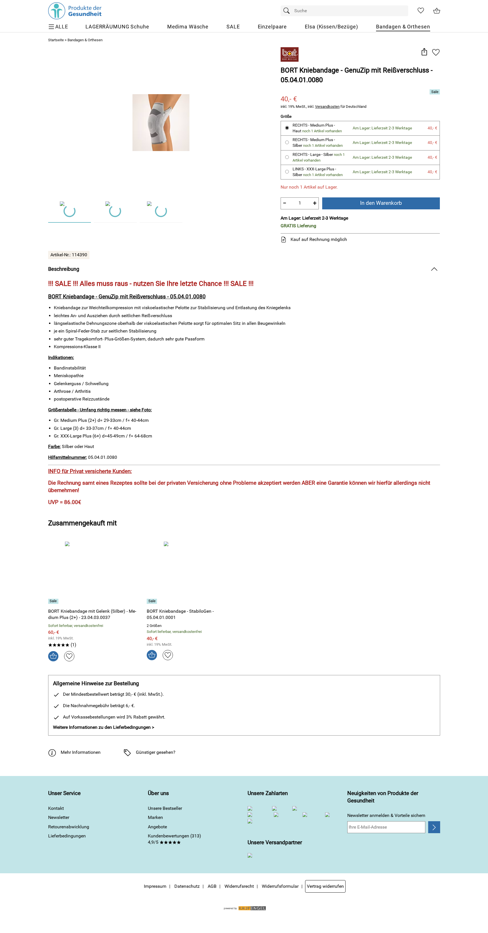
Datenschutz (187, 886)
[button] (424, 52)
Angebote (157, 826)
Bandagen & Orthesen (85, 40)
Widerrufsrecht (239, 886)
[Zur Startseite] (74, 10)
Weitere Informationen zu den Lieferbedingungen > (103, 727)
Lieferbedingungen (67, 836)
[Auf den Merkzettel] (436, 52)
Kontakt (56, 808)
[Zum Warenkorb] (436, 10)
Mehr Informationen (81, 752)
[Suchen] (288, 10)
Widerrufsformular (280, 886)
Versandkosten (327, 106)
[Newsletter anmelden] (434, 827)
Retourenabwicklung (68, 826)
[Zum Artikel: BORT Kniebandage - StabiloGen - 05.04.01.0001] (195, 572)
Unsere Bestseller (165, 808)
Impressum (155, 886)
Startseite (56, 40)
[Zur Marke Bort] (290, 54)
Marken (155, 817)
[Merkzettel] (420, 10)
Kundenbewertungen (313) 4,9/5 (174, 839)
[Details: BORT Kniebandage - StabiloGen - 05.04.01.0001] (152, 601)
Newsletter (58, 817)
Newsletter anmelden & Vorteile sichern (386, 815)
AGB (212, 886)
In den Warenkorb (381, 203)
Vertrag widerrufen (325, 886)
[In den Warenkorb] (53, 656)
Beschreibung (63, 269)
